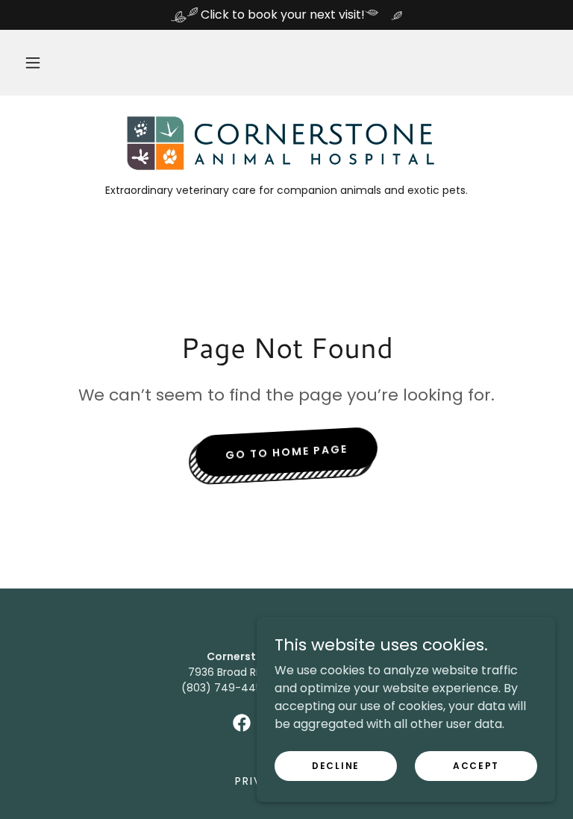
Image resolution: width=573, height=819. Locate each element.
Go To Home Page (286, 451)
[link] (286, 143)
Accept (476, 765)
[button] (33, 63)
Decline (336, 765)
